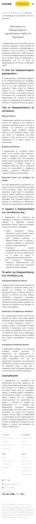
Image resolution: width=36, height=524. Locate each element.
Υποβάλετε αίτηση (25, 445)
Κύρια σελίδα (6, 13)
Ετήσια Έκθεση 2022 (26, 467)
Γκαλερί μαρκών (6, 441)
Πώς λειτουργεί (25, 441)
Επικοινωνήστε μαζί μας (7, 460)
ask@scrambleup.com (12, 484)
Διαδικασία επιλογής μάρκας (8, 445)
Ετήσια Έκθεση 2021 (26, 464)
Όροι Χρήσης (24, 457)
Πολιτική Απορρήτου (26, 460)
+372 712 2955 (9, 488)
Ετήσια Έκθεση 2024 (26, 474)
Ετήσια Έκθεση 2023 (26, 471)
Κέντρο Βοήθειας (6, 464)
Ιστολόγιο (4, 457)
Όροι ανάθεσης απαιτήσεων (8, 438)
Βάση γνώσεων (17, 13)
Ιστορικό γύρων (5, 448)
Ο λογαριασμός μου (22, 4)
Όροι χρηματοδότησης (26, 438)
